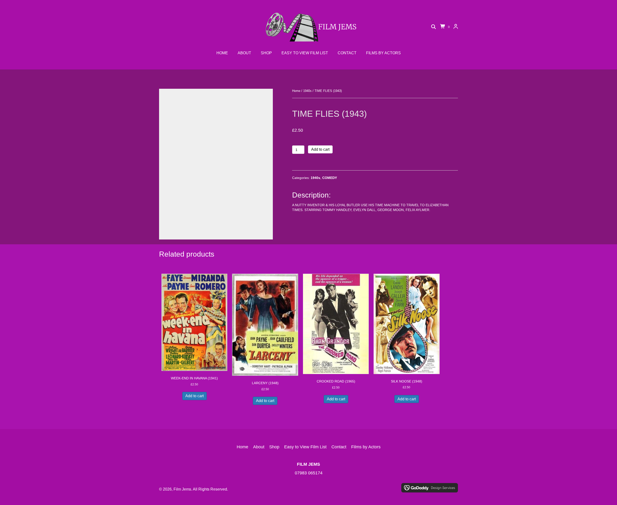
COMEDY (329, 178)
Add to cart (320, 149)
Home (296, 91)
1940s (307, 91)
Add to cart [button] (194, 396)
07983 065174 (308, 473)
